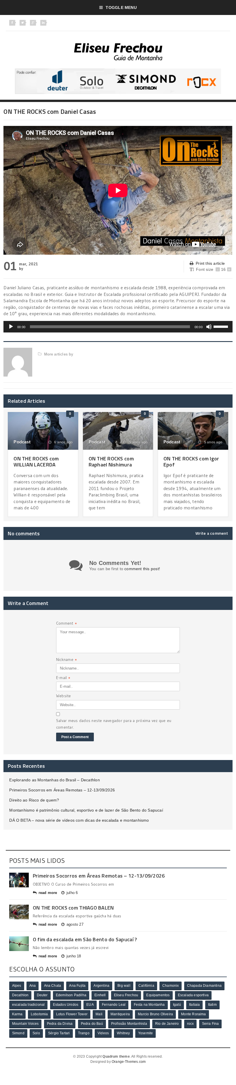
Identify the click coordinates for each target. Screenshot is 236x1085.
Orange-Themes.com (129, 1062)
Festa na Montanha (149, 1005)
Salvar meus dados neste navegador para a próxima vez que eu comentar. (113, 723)
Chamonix (170, 986)
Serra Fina (210, 1024)
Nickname (66, 660)
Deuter (42, 995)
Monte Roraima (193, 1014)
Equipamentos (158, 995)
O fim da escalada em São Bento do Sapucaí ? (85, 939)
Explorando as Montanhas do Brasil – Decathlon (54, 780)
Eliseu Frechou (126, 995)
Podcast (22, 442)
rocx (190, 1024)
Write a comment (211, 533)
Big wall (123, 986)
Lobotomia (39, 1014)
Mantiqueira (120, 1014)
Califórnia (146, 986)
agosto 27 (74, 924)
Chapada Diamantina (204, 986)
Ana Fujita (77, 986)
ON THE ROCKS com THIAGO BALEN (73, 908)
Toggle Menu (121, 7)
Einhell (100, 995)
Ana (32, 986)
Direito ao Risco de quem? (34, 800)
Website (63, 695)
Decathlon (20, 995)
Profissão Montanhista (129, 1024)
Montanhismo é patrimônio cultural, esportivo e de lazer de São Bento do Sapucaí (86, 810)
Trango (84, 1033)
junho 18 (73, 956)
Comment (66, 624)
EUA (90, 1005)
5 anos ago (137, 442)
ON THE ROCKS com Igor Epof (191, 462)
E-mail (63, 678)
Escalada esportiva (193, 995)
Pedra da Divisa (60, 1024)
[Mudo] (209, 327)
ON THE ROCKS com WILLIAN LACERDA (36, 462)
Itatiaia (194, 1005)
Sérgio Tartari (59, 1033)
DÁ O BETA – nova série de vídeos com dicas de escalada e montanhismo (79, 820)
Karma (17, 1014)
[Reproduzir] (11, 327)
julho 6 (72, 893)
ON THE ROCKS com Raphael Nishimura (111, 462)
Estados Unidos (66, 1005)
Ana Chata (52, 986)
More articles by (58, 354)
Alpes (16, 986)
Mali (99, 1014)
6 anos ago (63, 442)
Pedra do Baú (92, 1024)
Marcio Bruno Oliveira (155, 1014)
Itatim (212, 1005)
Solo (36, 1033)
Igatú (177, 1005)
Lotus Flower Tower (71, 1014)
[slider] (222, 326)
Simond (18, 1033)
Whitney (123, 1033)
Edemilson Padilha (71, 995)
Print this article (210, 263)
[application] (117, 326)
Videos (103, 1033)
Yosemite (145, 1033)
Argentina (101, 986)
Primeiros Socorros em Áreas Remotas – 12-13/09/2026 (62, 790)
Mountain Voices (25, 1024)
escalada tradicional (28, 1005)
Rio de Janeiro (167, 1024)
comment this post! (142, 568)
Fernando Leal (113, 1005)
